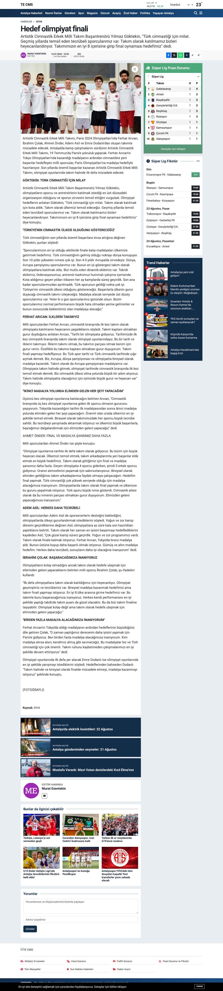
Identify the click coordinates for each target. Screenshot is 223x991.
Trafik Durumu (124, 961)
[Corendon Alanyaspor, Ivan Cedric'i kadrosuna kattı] (81, 824)
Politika (145, 13)
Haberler (26, 21)
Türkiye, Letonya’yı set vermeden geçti (36, 839)
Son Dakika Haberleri (81, 969)
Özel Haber (130, 13)
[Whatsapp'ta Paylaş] (180, 55)
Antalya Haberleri (31, 13)
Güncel (105, 13)
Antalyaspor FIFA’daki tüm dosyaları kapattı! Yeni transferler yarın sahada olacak (117, 875)
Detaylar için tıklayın (173, 149)
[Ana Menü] (200, 13)
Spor (81, 13)
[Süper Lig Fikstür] (198, 161)
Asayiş (116, 13)
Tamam (199, 986)
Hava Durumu (78, 961)
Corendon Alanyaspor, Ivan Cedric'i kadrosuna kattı (78, 839)
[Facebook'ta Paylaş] (168, 55)
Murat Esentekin (54, 788)
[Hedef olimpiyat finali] (81, 98)
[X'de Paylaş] (174, 55)
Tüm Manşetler (32, 969)
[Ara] (196, 13)
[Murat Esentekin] (31, 790)
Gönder (30, 929)
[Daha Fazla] (187, 55)
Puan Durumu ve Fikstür (176, 961)
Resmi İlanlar (53, 13)
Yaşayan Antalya (163, 13)
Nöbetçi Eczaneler (35, 961)
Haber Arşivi (123, 969)
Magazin (92, 13)
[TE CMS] (27, 949)
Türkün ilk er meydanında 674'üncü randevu (117, 839)
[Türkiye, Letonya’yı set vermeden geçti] (41, 824)
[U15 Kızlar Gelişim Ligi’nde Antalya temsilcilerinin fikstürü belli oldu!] (41, 857)
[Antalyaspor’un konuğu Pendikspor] (81, 857)
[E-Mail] (44, 796)
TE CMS (27, 4)
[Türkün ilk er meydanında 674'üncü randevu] (120, 824)
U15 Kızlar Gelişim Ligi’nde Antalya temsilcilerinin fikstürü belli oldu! (41, 874)
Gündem (70, 13)
